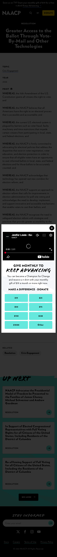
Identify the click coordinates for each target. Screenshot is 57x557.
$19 (16, 298)
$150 (16, 316)
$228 (40, 316)
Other (41, 325)
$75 (40, 307)
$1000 (16, 325)
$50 (16, 307)
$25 (40, 298)
